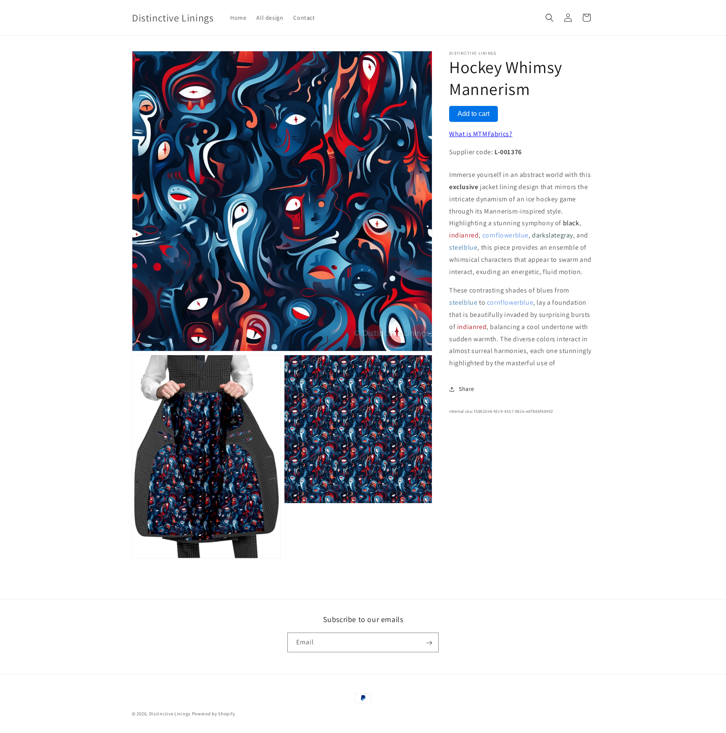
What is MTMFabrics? (480, 133)
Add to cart (473, 113)
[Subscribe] (429, 643)
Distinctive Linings (170, 714)
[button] (549, 17)
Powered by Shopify (213, 714)
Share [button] (466, 389)
